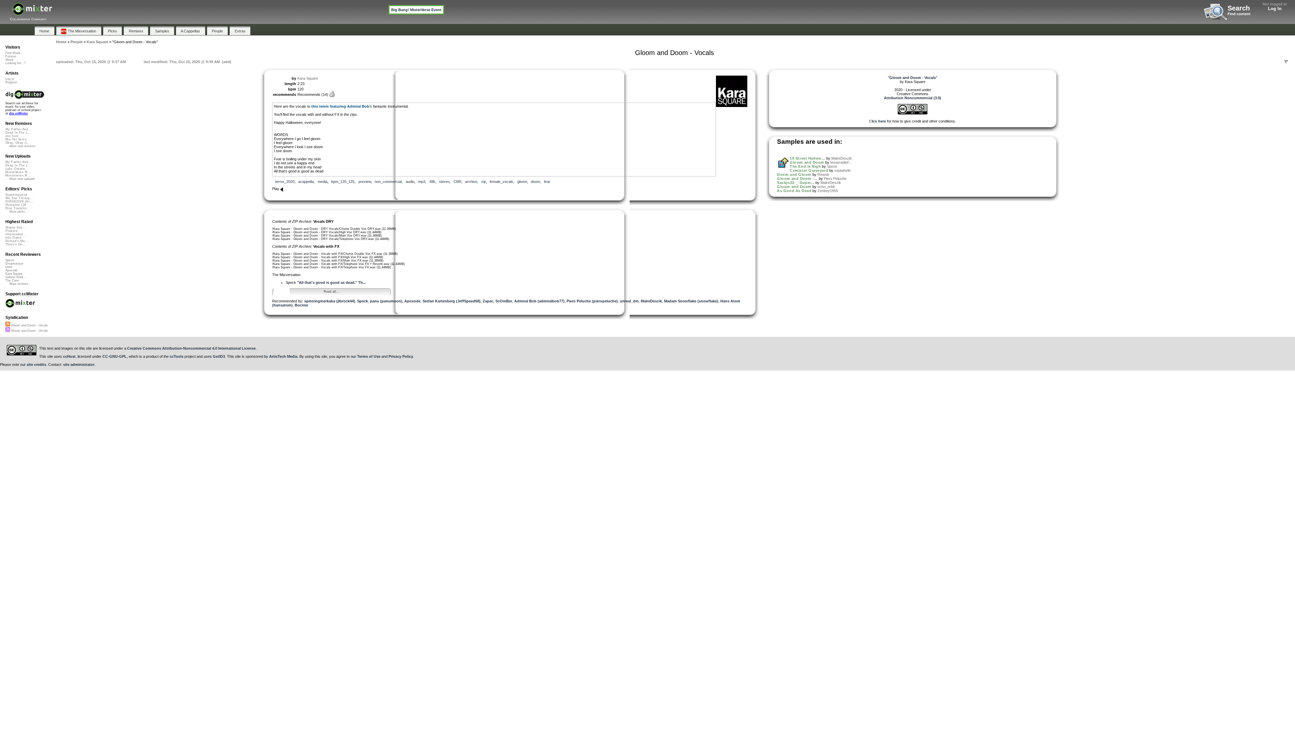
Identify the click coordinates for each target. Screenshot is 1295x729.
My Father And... (18, 129)
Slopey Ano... (15, 227)
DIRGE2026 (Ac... (19, 201)
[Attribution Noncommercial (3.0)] (912, 113)
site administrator (78, 364)
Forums (10, 56)
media (322, 182)
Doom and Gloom (794, 174)
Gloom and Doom (807, 162)
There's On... (15, 244)
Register (11, 82)
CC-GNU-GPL (115, 356)
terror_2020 (284, 182)
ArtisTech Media (283, 356)
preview (364, 182)
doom (535, 182)
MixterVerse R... (18, 172)
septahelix (842, 170)
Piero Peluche (835, 179)
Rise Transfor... (17, 208)
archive (471, 182)
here (882, 121)
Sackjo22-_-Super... (795, 183)
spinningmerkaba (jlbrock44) (329, 301)
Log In (1275, 8)
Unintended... (15, 234)
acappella (306, 182)
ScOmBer (503, 301)
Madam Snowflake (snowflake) (691, 301)
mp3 (421, 182)
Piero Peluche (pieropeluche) (592, 301)
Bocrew (301, 305)
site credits (36, 364)
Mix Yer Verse (16, 139)
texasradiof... (841, 162)
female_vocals (501, 182)
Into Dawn (13, 237)
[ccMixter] (32, 12)
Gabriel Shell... (15, 277)
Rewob (823, 174)
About (9, 59)
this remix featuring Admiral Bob (340, 106)
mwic (9, 267)
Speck (362, 301)
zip (483, 182)
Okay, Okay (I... (17, 142)
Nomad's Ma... (16, 241)
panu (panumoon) (386, 301)
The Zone (12, 280)
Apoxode (412, 301)
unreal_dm (629, 301)
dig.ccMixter (18, 113)
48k (432, 182)
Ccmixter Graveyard (809, 170)
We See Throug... (19, 198)
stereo (444, 182)
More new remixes (22, 146)
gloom (522, 182)
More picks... (18, 211)
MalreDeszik (651, 301)
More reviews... (20, 284)
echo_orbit (826, 187)
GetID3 (219, 356)
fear (547, 182)
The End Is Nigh (805, 166)
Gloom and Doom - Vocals (29, 325)
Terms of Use (368, 356)
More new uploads (22, 179)
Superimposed (16, 194)
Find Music (13, 53)
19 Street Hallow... (807, 158)
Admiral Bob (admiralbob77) (539, 301)
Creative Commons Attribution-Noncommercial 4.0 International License (191, 348)
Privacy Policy (400, 356)
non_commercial (388, 182)
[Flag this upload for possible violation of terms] (1286, 62)
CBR (457, 182)
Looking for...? (15, 63)
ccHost (69, 356)
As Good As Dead (794, 191)
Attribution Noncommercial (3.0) (912, 98)
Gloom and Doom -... (797, 179)
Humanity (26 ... (18, 205)
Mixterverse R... (18, 175)
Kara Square (307, 78)
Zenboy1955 (827, 191)
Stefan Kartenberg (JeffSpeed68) (452, 301)
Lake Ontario (15, 168)
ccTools (176, 356)
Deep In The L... (18, 132)
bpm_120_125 (342, 182)
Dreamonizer (14, 263)
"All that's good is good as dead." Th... (331, 282)
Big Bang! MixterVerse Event (416, 10)
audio (410, 182)
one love (12, 136)
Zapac (488, 301)
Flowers (11, 231)
